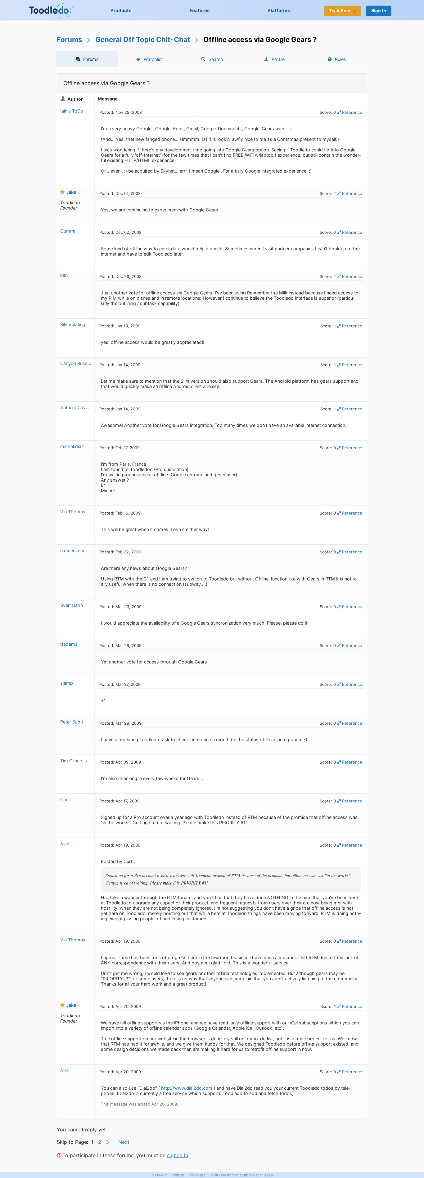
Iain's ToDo (71, 110)
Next (123, 1142)
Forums (69, 39)
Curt (64, 799)
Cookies (198, 1175)
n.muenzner (72, 550)
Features (200, 10)
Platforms (279, 10)
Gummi (67, 230)
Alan (64, 843)
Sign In (378, 10)
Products (121, 10)
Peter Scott (71, 721)
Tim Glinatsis (73, 760)
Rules (340, 59)
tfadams (69, 644)
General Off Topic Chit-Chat (142, 39)
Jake (71, 192)
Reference (352, 112)
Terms (178, 1175)
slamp (66, 683)
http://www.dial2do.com (186, 1088)
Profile (278, 59)
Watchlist (153, 59)
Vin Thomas (72, 511)
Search (216, 59)
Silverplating (72, 324)
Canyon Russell (76, 363)
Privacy (159, 1175)
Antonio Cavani (76, 407)
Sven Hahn (71, 605)
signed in (177, 1155)
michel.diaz (72, 446)
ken (64, 275)
